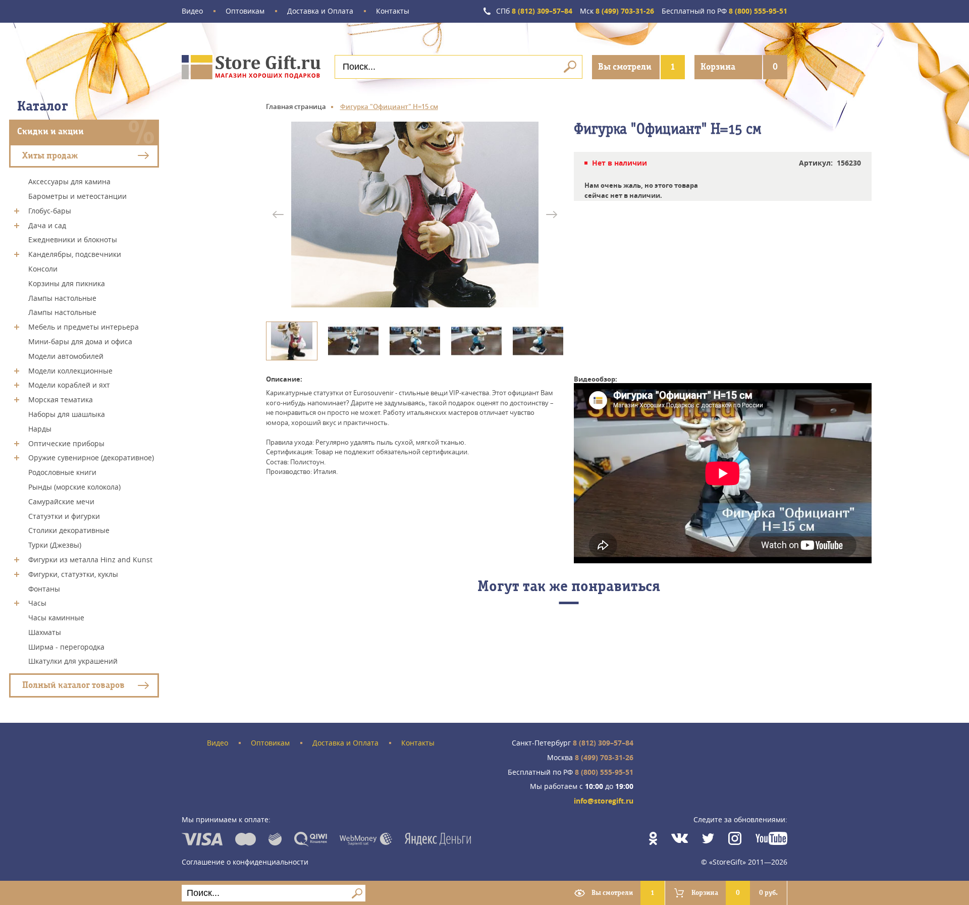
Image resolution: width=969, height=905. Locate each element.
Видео (192, 11)
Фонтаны (44, 588)
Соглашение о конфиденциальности (245, 862)
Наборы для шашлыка (66, 414)
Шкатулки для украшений (73, 661)
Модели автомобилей (65, 356)
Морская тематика (60, 399)
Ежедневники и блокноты (72, 239)
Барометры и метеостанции (77, 196)
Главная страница (296, 106)
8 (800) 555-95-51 (724, 11)
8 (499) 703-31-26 (617, 11)
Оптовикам (245, 11)
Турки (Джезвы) (54, 545)
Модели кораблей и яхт (69, 385)
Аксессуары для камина (69, 181)
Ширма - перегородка (66, 646)
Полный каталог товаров (73, 685)
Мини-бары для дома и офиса (80, 341)
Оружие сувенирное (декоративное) (91, 457)
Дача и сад (47, 225)
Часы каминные (56, 617)
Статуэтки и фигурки (64, 515)
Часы (37, 603)
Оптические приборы (66, 443)
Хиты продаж (50, 155)
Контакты (392, 11)
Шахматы (44, 632)
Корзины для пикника (66, 283)
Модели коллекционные (70, 370)
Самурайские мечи (61, 501)
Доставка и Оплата (320, 11)
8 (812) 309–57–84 (534, 11)
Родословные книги (62, 472)
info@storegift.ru (603, 801)
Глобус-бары (49, 211)
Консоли (43, 269)
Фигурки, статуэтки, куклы (73, 574)
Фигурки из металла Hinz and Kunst (90, 559)
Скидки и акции (50, 131)
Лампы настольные (62, 297)
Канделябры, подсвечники (74, 254)
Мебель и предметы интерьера (83, 327)
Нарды (39, 429)
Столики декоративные (69, 530)
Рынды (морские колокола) (74, 487)
